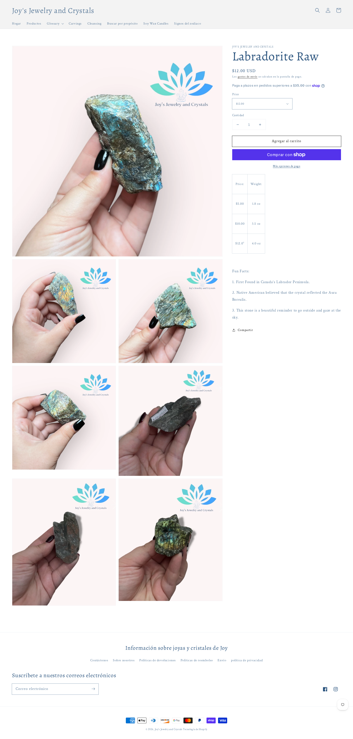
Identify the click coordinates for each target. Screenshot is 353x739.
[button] (317, 10)
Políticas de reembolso (197, 660)
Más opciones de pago (286, 166)
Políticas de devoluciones (157, 660)
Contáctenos (99, 660)
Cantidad (238, 115)
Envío (222, 660)
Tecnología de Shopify (195, 729)
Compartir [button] (245, 330)
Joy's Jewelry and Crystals (169, 729)
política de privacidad (247, 660)
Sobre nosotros (123, 660)
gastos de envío (248, 76)
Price (235, 94)
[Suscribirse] (93, 689)
